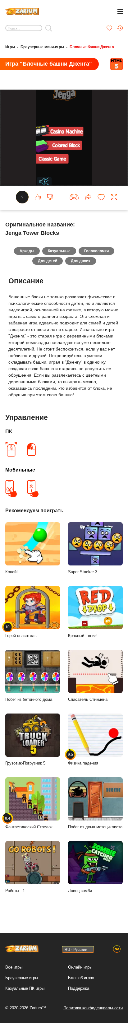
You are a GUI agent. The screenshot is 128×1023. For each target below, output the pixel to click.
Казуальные (59, 251)
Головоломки (96, 251)
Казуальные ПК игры (24, 988)
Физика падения (83, 758)
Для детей (47, 261)
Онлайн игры (80, 967)
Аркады (27, 251)
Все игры (13, 967)
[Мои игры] (109, 28)
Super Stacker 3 (82, 572)
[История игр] (120, 28)
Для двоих (80, 261)
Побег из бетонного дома (28, 699)
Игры (10, 47)
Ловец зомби (80, 890)
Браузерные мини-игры (42, 47)
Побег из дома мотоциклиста (95, 827)
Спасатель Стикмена (87, 699)
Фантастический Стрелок (29, 822)
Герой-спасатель (21, 631)
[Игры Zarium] (22, 10)
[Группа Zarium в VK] (117, 949)
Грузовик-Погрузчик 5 (25, 763)
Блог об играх (81, 977)
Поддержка (78, 988)
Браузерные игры (21, 977)
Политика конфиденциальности (93, 1008)
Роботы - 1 (15, 890)
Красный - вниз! (83, 635)
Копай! (11, 572)
